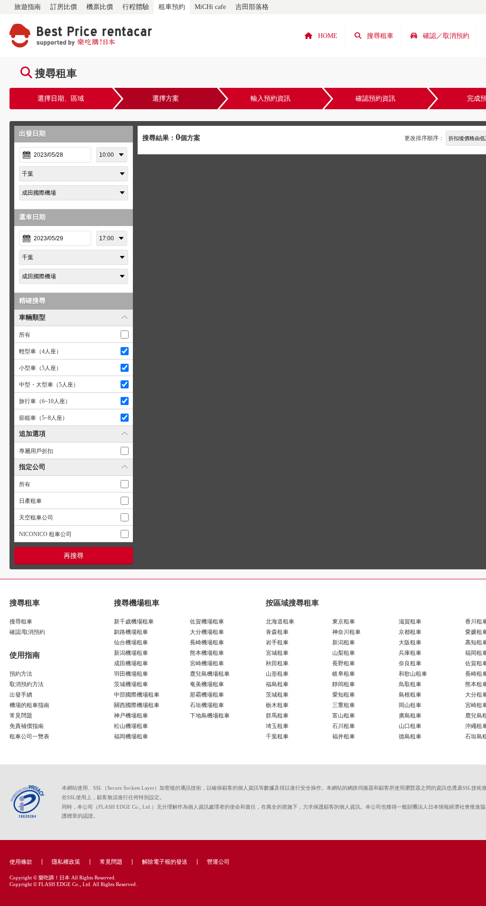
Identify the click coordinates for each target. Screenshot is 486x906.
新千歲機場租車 (134, 621)
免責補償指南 (26, 726)
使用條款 (20, 862)
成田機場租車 (131, 663)
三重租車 (343, 705)
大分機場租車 (207, 632)
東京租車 (343, 621)
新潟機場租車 (131, 653)
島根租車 (410, 694)
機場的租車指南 (29, 705)
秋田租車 (277, 663)
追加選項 (32, 433)
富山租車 (343, 715)
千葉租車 (277, 736)
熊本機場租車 (207, 653)
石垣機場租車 (207, 705)
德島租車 (410, 736)
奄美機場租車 (207, 684)
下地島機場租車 (210, 715)
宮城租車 (277, 653)
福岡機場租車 (131, 736)
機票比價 (99, 6)
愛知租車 (343, 694)
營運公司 (218, 862)
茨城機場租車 (131, 684)
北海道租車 (280, 621)
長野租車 (343, 663)
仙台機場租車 (131, 642)
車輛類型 (32, 317)
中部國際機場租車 (136, 694)
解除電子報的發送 (164, 862)
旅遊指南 (27, 6)
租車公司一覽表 (29, 736)
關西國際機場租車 (136, 705)
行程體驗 (135, 6)
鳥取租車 (410, 684)
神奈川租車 (346, 632)
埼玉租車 (277, 726)
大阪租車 (410, 642)
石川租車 (343, 726)
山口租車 (410, 726)
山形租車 (277, 673)
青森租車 (277, 632)
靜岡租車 (343, 684)
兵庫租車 (410, 653)
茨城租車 (277, 694)
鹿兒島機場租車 (210, 673)
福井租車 (343, 736)
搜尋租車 (20, 621)
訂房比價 (63, 6)
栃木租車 (277, 705)
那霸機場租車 (207, 694)
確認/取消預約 (27, 632)
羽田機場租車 (131, 673)
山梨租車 (343, 653)
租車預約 (172, 6)
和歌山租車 (413, 673)
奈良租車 (410, 663)
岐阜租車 (343, 673)
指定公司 (32, 467)
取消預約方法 (26, 684)
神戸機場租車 (131, 715)
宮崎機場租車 (207, 663)
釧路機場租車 (131, 632)
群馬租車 (277, 715)
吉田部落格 (252, 6)
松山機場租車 (131, 726)
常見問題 (20, 715)
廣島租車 (410, 715)
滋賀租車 (410, 621)
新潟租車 (343, 642)
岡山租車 (410, 705)
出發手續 (20, 694)
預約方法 (20, 673)
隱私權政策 (66, 862)
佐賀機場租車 (207, 621)
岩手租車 (277, 642)
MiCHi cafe (210, 6)
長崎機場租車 (207, 642)
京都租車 (410, 632)
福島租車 (277, 684)
